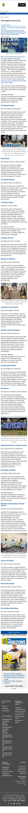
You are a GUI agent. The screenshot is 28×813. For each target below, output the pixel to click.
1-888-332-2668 (22, 776)
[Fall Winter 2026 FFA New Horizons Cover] (14, 638)
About (13, 674)
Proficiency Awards (20, 711)
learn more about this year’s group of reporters (12, 80)
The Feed (12, 13)
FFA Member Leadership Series (7, 774)
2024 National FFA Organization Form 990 (7, 748)
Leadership (5, 708)
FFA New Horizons (21, 27)
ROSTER (23, 800)
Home (7, 13)
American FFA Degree (19, 721)
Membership (5, 710)
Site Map (10, 800)
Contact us (23, 778)
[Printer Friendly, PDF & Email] (4, 11)
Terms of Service (11, 796)
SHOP (18, 800)
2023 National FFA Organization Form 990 (7, 736)
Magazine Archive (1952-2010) (14, 675)
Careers (5, 800)
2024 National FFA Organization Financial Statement (7, 722)
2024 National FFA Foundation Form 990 (7, 754)
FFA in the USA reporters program (13, 57)
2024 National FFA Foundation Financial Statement (7, 729)
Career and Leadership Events (20, 708)
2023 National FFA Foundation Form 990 (7, 742)
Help (24, 798)
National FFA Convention (5, 768)
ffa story (13, 33)
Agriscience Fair (19, 714)
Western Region (14, 34)
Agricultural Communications (12, 30)
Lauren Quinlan (7, 25)
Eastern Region (9, 31)
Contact (20, 798)
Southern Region (20, 33)
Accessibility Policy (12, 798)
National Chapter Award (19, 717)
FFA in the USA (11, 27)
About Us (4, 706)
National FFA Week (7, 771)
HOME (14, 800)
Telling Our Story (5, 34)
